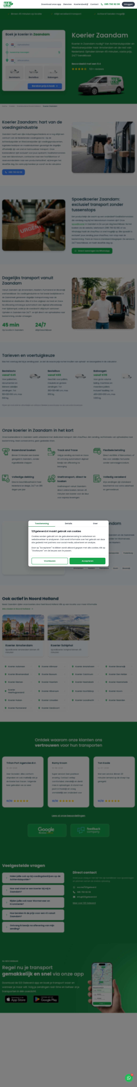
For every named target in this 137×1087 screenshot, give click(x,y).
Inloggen (128, 4)
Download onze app (51, 4)
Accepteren (87, 561)
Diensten (67, 4)
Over (95, 523)
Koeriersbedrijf (81, 4)
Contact (94, 4)
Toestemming (42, 523)
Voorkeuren (50, 561)
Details (68, 523)
